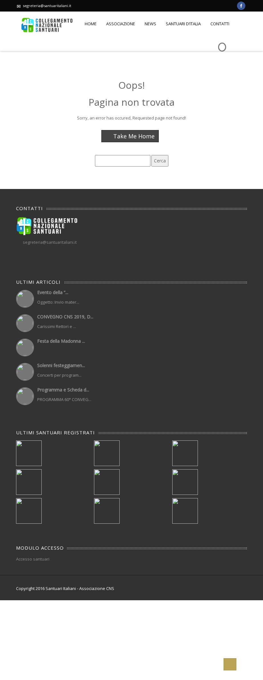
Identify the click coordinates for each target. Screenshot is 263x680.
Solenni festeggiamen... (61, 365)
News (150, 24)
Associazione (120, 24)
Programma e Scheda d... (63, 390)
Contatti (219, 24)
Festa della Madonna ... (61, 341)
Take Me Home (133, 136)
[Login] (221, 42)
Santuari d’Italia (183, 24)
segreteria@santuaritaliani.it (47, 5)
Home (91, 24)
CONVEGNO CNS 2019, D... (65, 317)
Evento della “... (52, 292)
